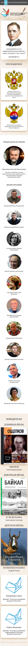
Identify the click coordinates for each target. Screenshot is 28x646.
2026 (25, 2)
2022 (12, 2)
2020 (5, 2)
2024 (19, 2)
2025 (22, 2)
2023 (15, 2)
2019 (2, 2)
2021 (9, 2)
